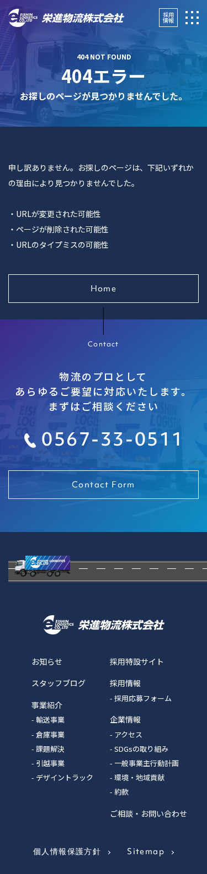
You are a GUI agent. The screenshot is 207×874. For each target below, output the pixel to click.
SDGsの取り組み (141, 748)
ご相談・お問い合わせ (148, 813)
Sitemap (145, 851)
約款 (121, 791)
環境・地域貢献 (139, 777)
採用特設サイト (137, 661)
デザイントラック (64, 777)
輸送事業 (50, 719)
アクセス (128, 734)
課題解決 (50, 748)
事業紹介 (46, 704)
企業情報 (125, 719)
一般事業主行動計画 (146, 763)
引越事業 (50, 763)
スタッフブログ (58, 682)
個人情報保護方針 (67, 851)
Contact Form (103, 484)
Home (104, 288)
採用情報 (168, 17)
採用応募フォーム (143, 698)
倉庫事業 (50, 734)
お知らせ (46, 661)
